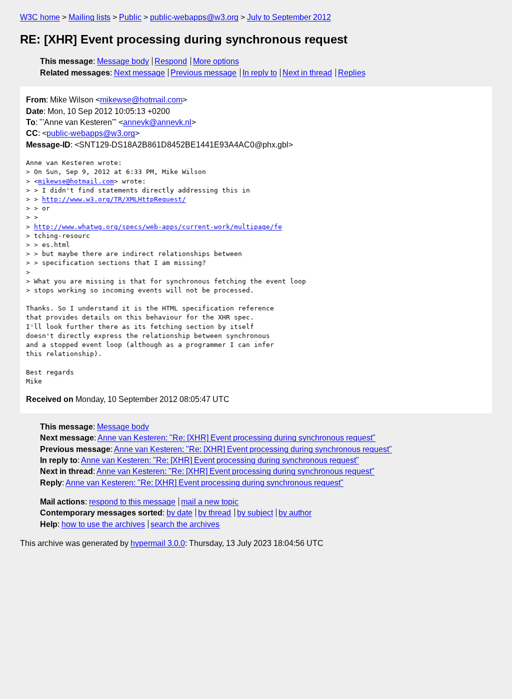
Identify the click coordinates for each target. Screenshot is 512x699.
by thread (214, 512)
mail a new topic (209, 502)
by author (295, 512)
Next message (139, 72)
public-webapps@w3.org (194, 17)
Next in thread (307, 72)
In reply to (259, 72)
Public (130, 17)
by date (179, 512)
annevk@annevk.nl (157, 122)
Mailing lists (89, 17)
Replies (352, 72)
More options (216, 61)
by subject (255, 512)
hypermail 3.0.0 (157, 543)
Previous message (203, 72)
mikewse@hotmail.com (141, 100)
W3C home (40, 17)
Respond (170, 61)
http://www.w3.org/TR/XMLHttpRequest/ (114, 199)
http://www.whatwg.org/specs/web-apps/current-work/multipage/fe (158, 226)
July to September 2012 (289, 17)
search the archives (185, 524)
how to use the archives (103, 524)
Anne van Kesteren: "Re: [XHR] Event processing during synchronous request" (237, 438)
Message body (123, 61)
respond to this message (132, 502)
